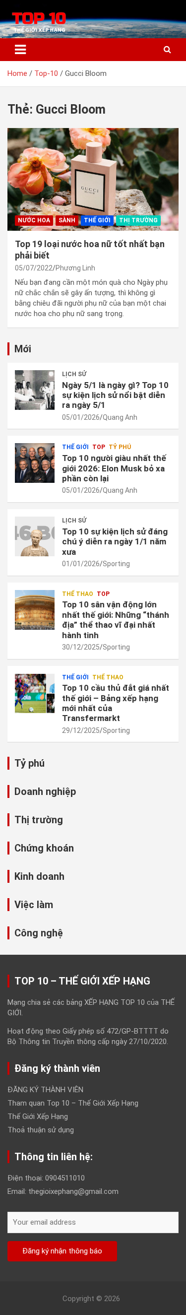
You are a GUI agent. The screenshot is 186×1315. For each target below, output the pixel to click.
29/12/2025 (81, 730)
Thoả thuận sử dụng (40, 1129)
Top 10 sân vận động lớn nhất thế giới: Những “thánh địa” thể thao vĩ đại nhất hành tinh (115, 619)
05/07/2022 (34, 268)
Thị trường (138, 220)
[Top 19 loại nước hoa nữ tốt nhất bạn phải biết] (93, 179)
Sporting (116, 564)
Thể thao (77, 594)
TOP (98, 447)
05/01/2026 (81, 417)
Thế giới (97, 220)
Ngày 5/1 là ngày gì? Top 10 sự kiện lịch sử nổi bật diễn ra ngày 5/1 (115, 395)
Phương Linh (75, 268)
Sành (67, 220)
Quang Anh (120, 417)
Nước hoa (34, 220)
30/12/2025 (81, 647)
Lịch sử (74, 374)
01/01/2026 (81, 564)
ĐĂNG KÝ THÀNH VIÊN (45, 1089)
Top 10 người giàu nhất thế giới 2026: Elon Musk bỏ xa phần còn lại (114, 468)
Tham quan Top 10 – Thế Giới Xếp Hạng (72, 1103)
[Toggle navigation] (20, 49)
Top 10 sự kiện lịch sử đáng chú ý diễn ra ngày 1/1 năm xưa (115, 541)
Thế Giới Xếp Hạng (37, 1116)
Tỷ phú (120, 447)
